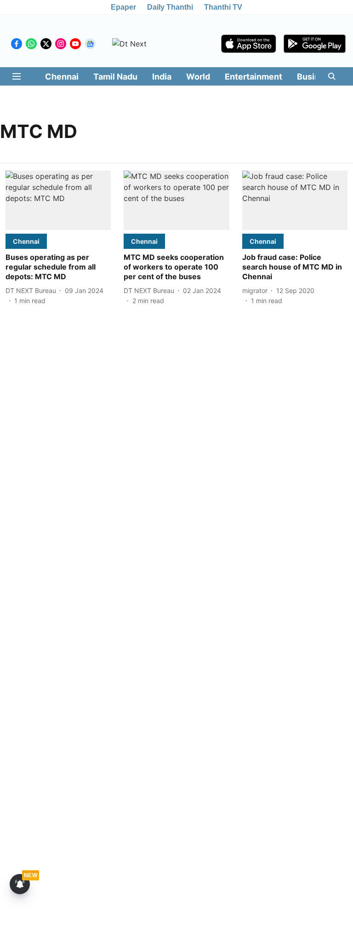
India (161, 76)
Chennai (62, 76)
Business (315, 76)
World (198, 76)
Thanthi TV (223, 7)
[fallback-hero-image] (58, 200)
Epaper (123, 7)
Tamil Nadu (115, 76)
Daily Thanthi (170, 7)
